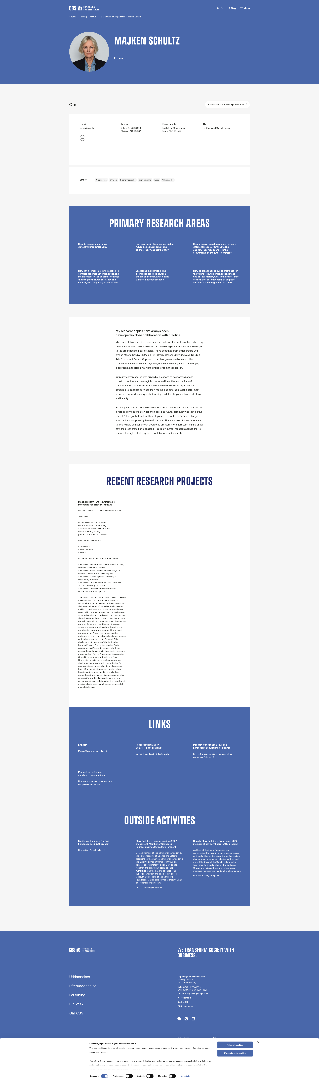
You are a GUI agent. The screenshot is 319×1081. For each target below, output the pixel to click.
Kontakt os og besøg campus (190, 993)
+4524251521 (134, 131)
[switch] (129, 1076)
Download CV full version (218, 128)
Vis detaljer (186, 1076)
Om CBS (76, 1013)
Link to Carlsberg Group (204, 875)
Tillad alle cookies (235, 1045)
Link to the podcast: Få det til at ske (152, 754)
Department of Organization (113, 17)
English (220, 8)
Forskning (83, 17)
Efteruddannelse (82, 986)
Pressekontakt (184, 998)
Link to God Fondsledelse (90, 850)
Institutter (94, 17)
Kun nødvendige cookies (235, 1053)
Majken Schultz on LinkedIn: (91, 751)
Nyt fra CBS (182, 1002)
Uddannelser (79, 977)
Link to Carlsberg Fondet (147, 887)
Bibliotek (76, 1004)
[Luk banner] (258, 1042)
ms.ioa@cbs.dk (87, 128)
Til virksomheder (185, 1006)
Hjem (73, 17)
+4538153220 (134, 128)
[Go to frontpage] (84, 8)
